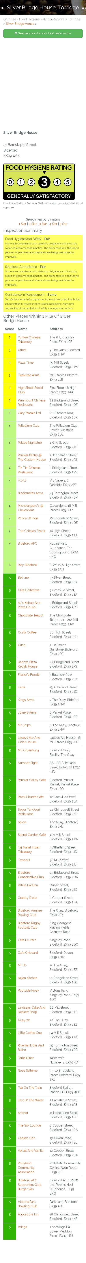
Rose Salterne (27, 1070)
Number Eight (27, 763)
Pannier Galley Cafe (32, 780)
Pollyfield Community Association (26, 1167)
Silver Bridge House (20, 23)
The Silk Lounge (29, 1125)
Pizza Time (26, 362)
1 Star (22, 224)
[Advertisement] (43, 84)
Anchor (23, 1113)
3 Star (43, 224)
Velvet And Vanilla (30, 1150)
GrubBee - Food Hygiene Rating (26, 19)
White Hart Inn (28, 885)
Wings (22, 1227)
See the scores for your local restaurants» (44, 33)
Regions (59, 19)
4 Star (53, 224)
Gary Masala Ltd (29, 413)
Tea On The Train (30, 1087)
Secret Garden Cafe (32, 835)
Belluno (23, 577)
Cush (21, 645)
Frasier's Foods (28, 674)
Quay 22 (24, 1020)
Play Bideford (27, 565)
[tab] (43, 7)
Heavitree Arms (28, 375)
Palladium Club (28, 425)
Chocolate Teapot (30, 615)
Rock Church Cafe (31, 797)
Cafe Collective (28, 590)
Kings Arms (26, 700)
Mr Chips (24, 725)
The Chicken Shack (31, 531)
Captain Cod (27, 1138)
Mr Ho (22, 965)
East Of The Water (30, 1100)
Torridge (74, 19)
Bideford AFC (27, 543)
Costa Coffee (27, 632)
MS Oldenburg (28, 750)
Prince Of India (28, 518)
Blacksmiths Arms (30, 493)
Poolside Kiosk (28, 990)
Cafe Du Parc (27, 940)
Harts (21, 687)
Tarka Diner (26, 1058)
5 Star (63, 224)
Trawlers (24, 860)
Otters (22, 350)
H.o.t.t (22, 480)
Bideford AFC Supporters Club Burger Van (29, 1185)
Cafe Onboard (28, 952)
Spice (22, 822)
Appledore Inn (28, 1214)
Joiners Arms (27, 712)
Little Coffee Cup (30, 1033)
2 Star (33, 224)
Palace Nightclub (30, 442)
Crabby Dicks (27, 898)
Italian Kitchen (27, 978)
